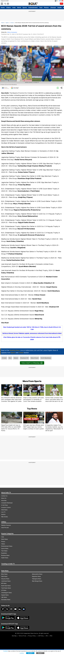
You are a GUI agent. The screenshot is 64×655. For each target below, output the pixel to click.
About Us (3, 498)
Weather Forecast (6, 525)
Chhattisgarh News (6, 592)
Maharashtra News (37, 574)
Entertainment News (6, 546)
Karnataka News (5, 599)
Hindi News (4, 509)
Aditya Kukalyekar (12, 32)
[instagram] (11, 609)
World (19, 7)
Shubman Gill (24, 358)
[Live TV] (61, 4)
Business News (5, 555)
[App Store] (23, 618)
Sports (25, 7)
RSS (51, 635)
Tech (40, 7)
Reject (40, 653)
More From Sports (32, 381)
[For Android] (8, 628)
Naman (16, 358)
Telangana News (36, 578)
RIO (47, 635)
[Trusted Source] (15, 88)
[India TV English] (33, 3)
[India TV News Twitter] (61, 0)
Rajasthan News (36, 576)
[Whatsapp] (58, 88)
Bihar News (4, 574)
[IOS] (55, 0)
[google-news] (23, 609)
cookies (22, 653)
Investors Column (6, 507)
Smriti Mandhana (46, 358)
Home (3, 7)
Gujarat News (5, 595)
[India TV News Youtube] (62, 0)
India (14, 7)
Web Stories (4, 516)
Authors (3, 514)
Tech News (4, 550)
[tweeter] (7, 609)
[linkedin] (19, 609)
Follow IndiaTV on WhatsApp (31, 363)
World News (4, 539)
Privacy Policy (32, 635)
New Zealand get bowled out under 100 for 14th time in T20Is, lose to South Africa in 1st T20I (32, 328)
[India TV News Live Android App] (8, 618)
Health (59, 7)
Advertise (3, 500)
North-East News (6, 585)
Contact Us (4, 496)
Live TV (3, 512)
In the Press (4, 505)
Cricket (12, 22)
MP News (3, 583)
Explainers (4, 553)
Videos (8, 7)
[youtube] (15, 609)
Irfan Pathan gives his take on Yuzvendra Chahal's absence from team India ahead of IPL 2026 (32, 338)
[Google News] (5, 88)
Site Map (14, 635)
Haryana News (5, 578)
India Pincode (5, 527)
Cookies (5, 651)
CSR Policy (41, 635)
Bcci (10, 358)
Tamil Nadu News (6, 588)
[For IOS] (23, 628)
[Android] (57, 0)
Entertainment (33, 7)
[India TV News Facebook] (59, 0)
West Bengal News (37, 581)
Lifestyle (53, 7)
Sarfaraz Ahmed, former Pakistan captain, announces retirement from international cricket (32, 333)
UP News (3, 590)
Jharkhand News (5, 581)
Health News (4, 557)
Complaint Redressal (6, 502)
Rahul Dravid (34, 358)
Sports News (4, 548)
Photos (46, 7)
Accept (30, 653)
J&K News (4, 597)
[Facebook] (3, 609)
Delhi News (4, 576)
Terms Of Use (22, 635)
